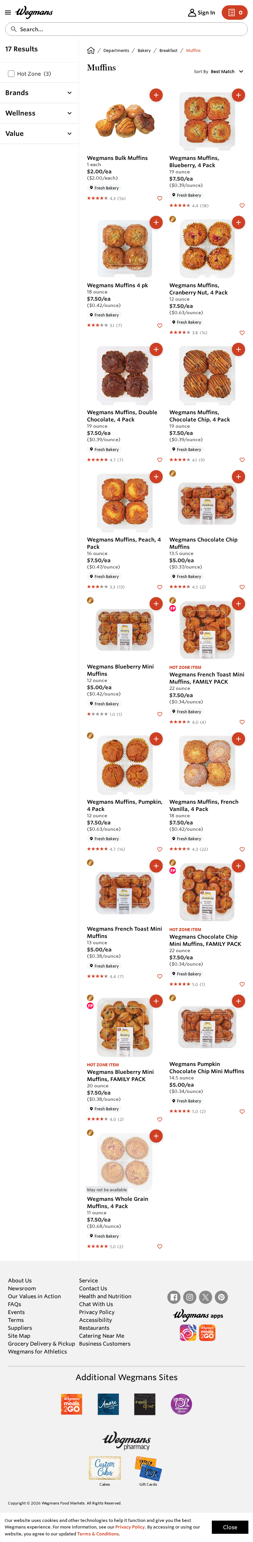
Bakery (144, 50)
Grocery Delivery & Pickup (41, 1343)
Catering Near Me (101, 1335)
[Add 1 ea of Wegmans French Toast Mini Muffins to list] (156, 865)
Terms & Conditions (98, 1534)
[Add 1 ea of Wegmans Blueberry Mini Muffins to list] (156, 603)
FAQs (14, 1304)
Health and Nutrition (105, 1296)
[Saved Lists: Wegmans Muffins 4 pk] (160, 325)
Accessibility (95, 1320)
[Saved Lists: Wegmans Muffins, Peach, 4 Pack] (160, 587)
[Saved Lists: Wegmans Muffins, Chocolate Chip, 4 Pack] (242, 460)
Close (230, 1527)
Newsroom (22, 1288)
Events (16, 1312)
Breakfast (168, 50)
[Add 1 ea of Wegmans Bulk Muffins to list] (156, 95)
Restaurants (94, 1328)
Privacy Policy (97, 1312)
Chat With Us (96, 1304)
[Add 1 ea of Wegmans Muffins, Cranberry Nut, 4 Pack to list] (238, 222)
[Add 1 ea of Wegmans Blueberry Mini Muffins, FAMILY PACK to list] (156, 1001)
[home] (91, 50)
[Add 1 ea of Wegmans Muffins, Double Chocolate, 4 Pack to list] (156, 349)
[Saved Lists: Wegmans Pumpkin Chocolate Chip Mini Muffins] (242, 1111)
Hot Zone (34, 73)
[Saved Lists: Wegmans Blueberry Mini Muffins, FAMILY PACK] (160, 1119)
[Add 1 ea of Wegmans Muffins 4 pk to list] (156, 222)
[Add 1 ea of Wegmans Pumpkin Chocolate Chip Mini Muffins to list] (238, 1001)
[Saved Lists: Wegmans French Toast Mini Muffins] (160, 976)
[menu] (7, 12)
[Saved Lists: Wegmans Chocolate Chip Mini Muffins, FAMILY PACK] (242, 984)
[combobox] (126, 29)
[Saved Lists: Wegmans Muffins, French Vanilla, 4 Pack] (242, 849)
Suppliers (20, 1328)
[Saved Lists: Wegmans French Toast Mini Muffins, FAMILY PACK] (242, 722)
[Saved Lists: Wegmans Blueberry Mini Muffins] (160, 714)
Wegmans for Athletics (37, 1351)
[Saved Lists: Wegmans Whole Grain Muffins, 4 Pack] (160, 1246)
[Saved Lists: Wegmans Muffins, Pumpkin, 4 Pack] (160, 849)
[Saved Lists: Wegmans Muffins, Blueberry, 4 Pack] (242, 205)
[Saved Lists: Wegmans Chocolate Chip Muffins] (242, 587)
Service (88, 1280)
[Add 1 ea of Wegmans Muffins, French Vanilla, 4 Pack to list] (238, 739)
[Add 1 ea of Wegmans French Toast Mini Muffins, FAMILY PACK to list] (238, 603)
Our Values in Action (34, 1296)
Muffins (193, 50)
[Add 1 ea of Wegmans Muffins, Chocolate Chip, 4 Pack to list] (238, 349)
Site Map (19, 1335)
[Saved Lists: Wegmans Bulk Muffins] (160, 198)
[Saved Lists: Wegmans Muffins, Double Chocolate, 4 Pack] (160, 460)
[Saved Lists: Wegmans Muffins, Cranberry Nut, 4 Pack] (242, 332)
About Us (20, 1280)
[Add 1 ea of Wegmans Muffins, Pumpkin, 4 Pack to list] (156, 739)
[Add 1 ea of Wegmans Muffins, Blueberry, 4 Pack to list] (238, 95)
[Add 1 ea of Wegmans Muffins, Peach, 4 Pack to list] (156, 476)
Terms (16, 1320)
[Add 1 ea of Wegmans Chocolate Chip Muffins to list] (238, 476)
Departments (116, 50)
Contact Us (93, 1288)
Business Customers (104, 1343)
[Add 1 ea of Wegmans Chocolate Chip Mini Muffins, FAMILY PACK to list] (238, 865)
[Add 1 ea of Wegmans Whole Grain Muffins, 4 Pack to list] (156, 1136)
